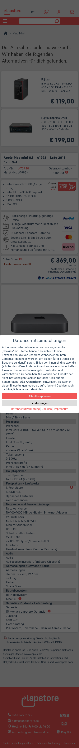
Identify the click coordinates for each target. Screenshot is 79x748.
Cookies (47, 409)
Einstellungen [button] (39, 403)
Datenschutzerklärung (25, 409)
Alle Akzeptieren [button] (40, 396)
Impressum (61, 409)
